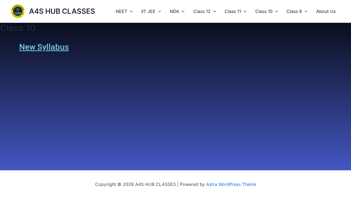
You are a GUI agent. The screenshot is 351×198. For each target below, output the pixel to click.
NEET (121, 11)
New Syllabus (44, 47)
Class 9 (294, 11)
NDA (174, 11)
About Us (326, 11)
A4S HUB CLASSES (62, 11)
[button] (130, 11)
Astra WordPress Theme (231, 184)
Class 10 (264, 11)
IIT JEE (148, 11)
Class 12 (202, 11)
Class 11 (233, 11)
